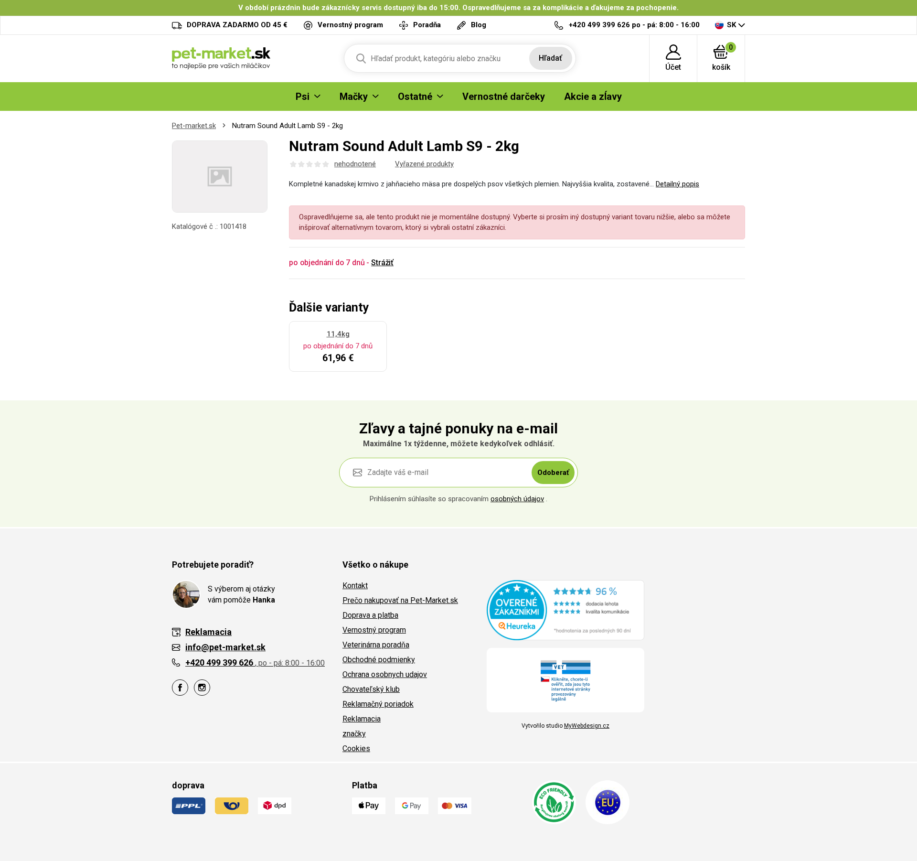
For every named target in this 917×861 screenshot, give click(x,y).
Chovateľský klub (371, 689)
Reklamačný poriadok (378, 704)
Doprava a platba (370, 615)
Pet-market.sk (194, 125)
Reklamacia (361, 718)
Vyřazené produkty (424, 164)
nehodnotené (355, 164)
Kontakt (355, 585)
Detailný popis (677, 184)
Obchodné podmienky (378, 659)
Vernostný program (374, 630)
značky (354, 733)
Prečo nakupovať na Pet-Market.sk (400, 600)
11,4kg (338, 334)
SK (731, 25)
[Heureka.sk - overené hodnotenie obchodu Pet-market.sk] (565, 609)
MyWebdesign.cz (586, 725)
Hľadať (550, 58)
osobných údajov (517, 499)
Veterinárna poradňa (375, 644)
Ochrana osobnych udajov (384, 674)
